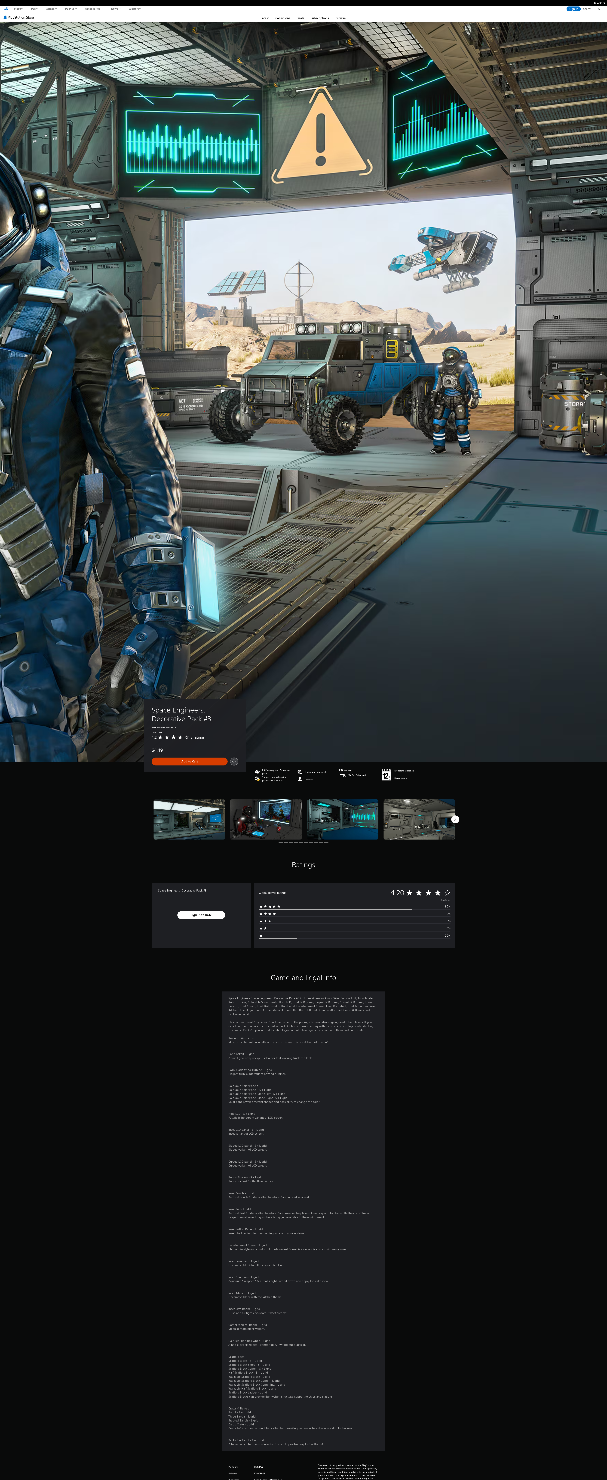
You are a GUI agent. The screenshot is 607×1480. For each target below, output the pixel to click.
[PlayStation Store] (20, 17)
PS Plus (69, 8)
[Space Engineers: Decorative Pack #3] (189, 819)
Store (17, 8)
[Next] (455, 819)
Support (133, 8)
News (114, 8)
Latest (265, 18)
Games (50, 8)
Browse (340, 18)
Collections (282, 18)
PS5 (33, 8)
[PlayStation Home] (6, 9)
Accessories (92, 8)
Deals (300, 18)
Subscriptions (320, 18)
